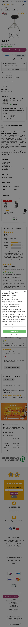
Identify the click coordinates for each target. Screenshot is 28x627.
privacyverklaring (9, 324)
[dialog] (14, 313)
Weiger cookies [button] (14, 328)
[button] (14, 334)
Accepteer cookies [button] (14, 331)
